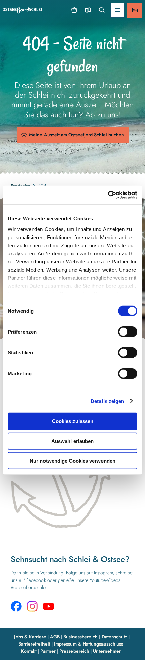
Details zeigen (107, 401)
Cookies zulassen (72, 421)
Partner (48, 651)
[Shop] (74, 10)
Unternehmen (107, 651)
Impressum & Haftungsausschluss (88, 643)
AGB (55, 636)
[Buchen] (134, 10)
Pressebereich (74, 651)
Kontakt (29, 651)
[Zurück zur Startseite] (22, 10)
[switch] (127, 331)
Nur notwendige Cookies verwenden (72, 461)
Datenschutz (114, 636)
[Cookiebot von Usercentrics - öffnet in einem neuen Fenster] (107, 194)
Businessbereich (80, 636)
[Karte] (87, 10)
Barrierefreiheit (34, 643)
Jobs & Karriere (30, 636)
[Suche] (101, 10)
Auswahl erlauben (72, 441)
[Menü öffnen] (117, 10)
